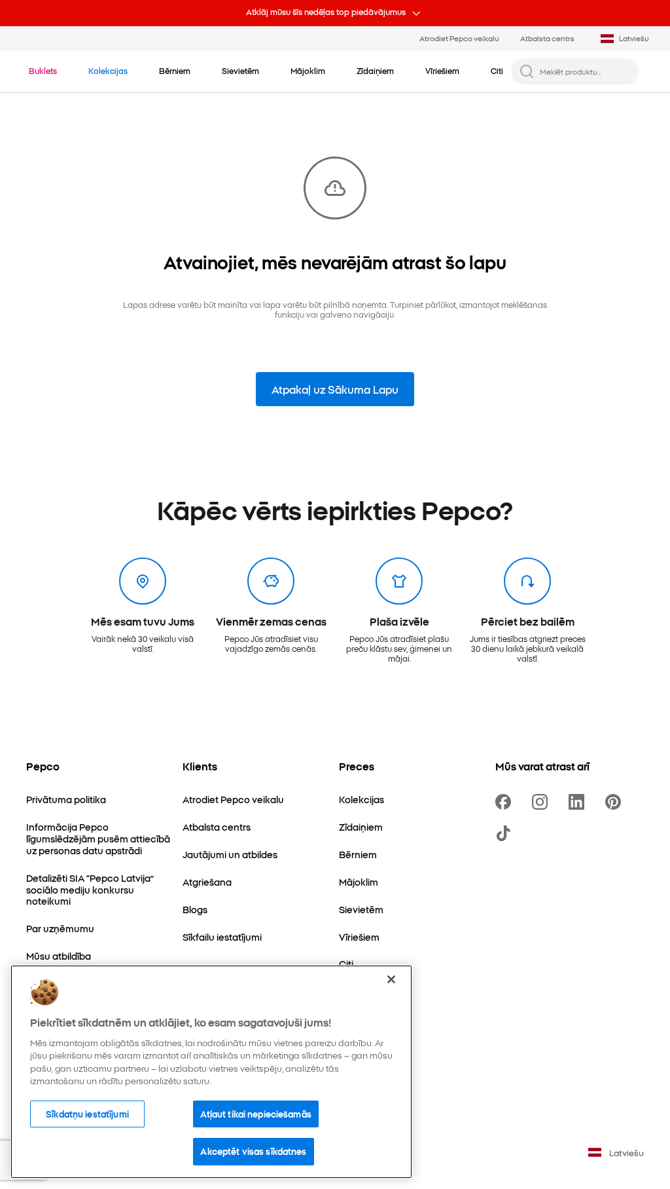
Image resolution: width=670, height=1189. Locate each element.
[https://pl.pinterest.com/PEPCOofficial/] (615, 802)
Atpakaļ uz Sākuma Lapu (335, 389)
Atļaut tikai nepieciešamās (255, 1114)
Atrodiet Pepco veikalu (459, 38)
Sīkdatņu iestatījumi (87, 1114)
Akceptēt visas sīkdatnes (253, 1151)
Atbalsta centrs (547, 38)
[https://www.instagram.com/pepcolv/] (542, 802)
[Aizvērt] (391, 979)
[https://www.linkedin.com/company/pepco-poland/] (579, 802)
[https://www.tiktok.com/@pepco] (505, 833)
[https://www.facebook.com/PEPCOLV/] (505, 802)
